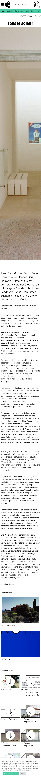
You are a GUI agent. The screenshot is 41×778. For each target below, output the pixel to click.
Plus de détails (31, 774)
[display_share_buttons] (38, 11)
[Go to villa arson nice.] (3, 11)
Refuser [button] (23, 773)
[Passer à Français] (38, 2)
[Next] (34, 264)
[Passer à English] (38, 6)
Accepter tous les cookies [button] (11, 773)
